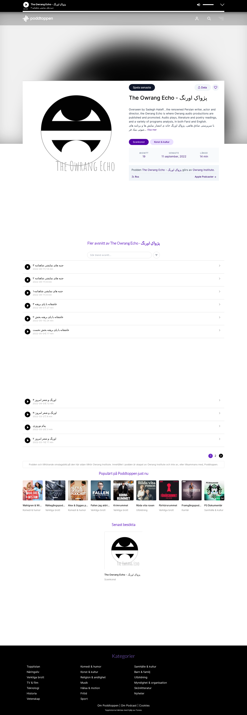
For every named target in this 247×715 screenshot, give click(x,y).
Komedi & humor (90, 666)
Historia (32, 693)
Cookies (144, 705)
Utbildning (140, 677)
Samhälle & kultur (145, 666)
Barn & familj (142, 672)
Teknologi (33, 688)
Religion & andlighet (93, 677)
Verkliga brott (35, 677)
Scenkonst (139, 141)
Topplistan (33, 666)
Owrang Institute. (203, 169)
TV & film (32, 682)
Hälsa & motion (90, 688)
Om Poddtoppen (107, 705)
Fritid (83, 693)
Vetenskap (33, 698)
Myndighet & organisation (150, 682)
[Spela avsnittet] (28, 267)
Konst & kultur (161, 141)
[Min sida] (197, 18)
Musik (84, 682)
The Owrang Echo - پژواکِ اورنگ (161, 169)
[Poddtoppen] (38, 19)
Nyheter (139, 693)
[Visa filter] (156, 255)
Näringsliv (33, 672)
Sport (84, 698)
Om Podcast (129, 705)
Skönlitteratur (143, 688)
